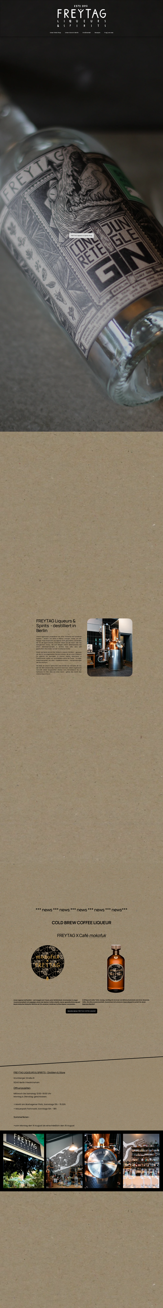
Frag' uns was (108, 33)
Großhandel (87, 33)
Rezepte (97, 33)
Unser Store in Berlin (71, 33)
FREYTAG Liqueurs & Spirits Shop (81, 236)
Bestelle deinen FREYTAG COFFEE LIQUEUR (82, 1011)
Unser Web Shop (55, 33)
